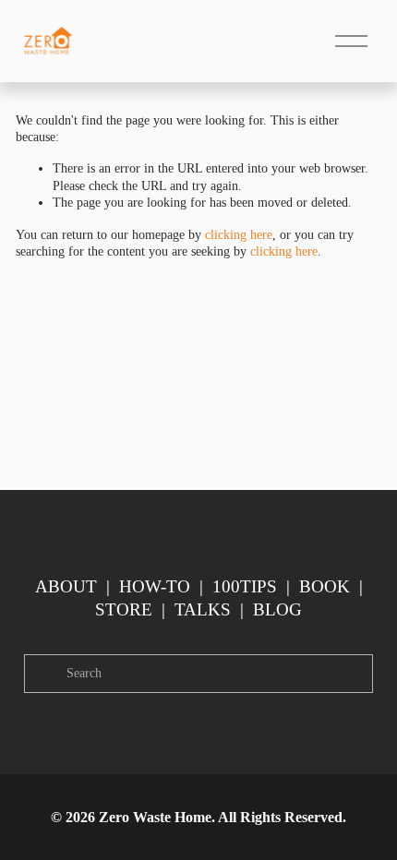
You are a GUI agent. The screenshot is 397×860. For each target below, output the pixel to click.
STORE (123, 609)
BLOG (277, 609)
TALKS (202, 609)
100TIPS (244, 586)
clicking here (238, 235)
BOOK (324, 586)
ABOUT (66, 586)
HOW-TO (154, 586)
